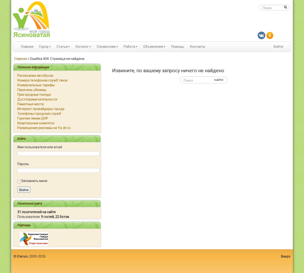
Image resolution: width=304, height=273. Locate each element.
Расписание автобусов (35, 75)
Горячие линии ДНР (32, 118)
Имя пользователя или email (39, 147)
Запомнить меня (34, 181)
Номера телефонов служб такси (42, 80)
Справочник (106, 46)
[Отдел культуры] (34, 239)
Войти (278, 46)
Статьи (62, 46)
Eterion (22, 256)
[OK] (270, 35)
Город (43, 46)
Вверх (285, 256)
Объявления (153, 46)
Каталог (82, 46)
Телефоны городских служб (39, 113)
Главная (27, 46)
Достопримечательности (37, 99)
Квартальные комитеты (35, 123)
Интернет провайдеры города (40, 109)
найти (218, 79)
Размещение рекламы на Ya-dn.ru (44, 128)
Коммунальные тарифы (36, 85)
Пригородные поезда (34, 94)
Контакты (197, 46)
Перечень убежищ (31, 90)
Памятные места (30, 104)
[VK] (261, 35)
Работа (129, 46)
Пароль (23, 164)
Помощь (177, 46)
